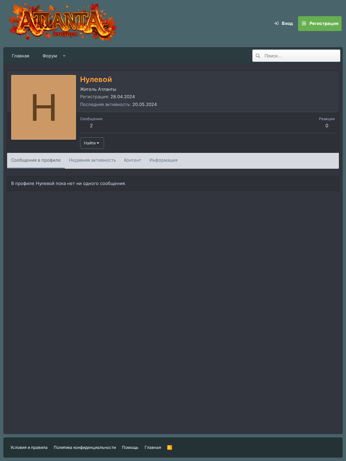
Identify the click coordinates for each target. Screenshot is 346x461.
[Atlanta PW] (108, 23)
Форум (50, 55)
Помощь (130, 447)
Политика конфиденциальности (85, 447)
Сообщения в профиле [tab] (36, 160)
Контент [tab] (132, 160)
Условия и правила (29, 447)
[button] (64, 56)
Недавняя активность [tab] (92, 160)
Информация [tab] (163, 160)
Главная (20, 55)
